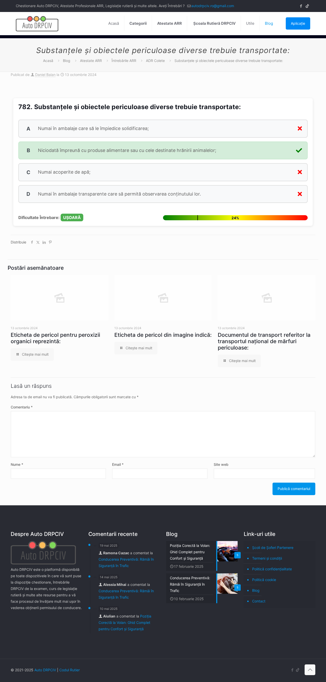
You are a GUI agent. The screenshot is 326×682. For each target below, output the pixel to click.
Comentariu (22, 407)
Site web (221, 464)
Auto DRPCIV (45, 670)
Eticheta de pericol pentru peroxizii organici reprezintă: (55, 338)
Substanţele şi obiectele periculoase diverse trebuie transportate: (228, 60)
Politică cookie (264, 579)
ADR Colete (155, 60)
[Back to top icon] (310, 669)
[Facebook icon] (301, 6)
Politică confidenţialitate (272, 569)
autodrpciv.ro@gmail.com (212, 6)
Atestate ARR (91, 60)
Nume (17, 464)
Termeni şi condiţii (267, 558)
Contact (258, 601)
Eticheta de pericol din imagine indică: (163, 335)
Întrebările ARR (124, 60)
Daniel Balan (45, 74)
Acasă (48, 60)
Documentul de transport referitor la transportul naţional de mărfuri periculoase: (264, 341)
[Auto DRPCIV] (37, 23)
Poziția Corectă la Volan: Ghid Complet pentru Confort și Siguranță (125, 622)
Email (118, 464)
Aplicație (298, 23)
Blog (66, 60)
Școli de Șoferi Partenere (272, 547)
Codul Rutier (69, 670)
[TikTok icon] (307, 6)
